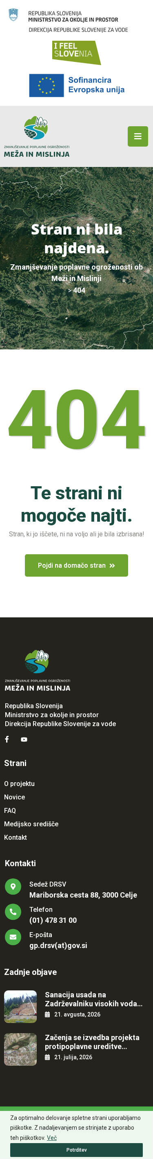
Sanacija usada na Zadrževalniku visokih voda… (94, 999)
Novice (14, 797)
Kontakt (15, 837)
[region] (76, 1135)
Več (52, 1138)
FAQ (10, 810)
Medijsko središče (31, 824)
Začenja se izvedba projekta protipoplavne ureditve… (92, 1042)
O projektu (19, 784)
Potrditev (77, 1150)
